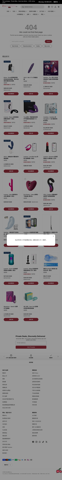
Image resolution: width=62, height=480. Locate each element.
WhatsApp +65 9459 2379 (45, 1)
